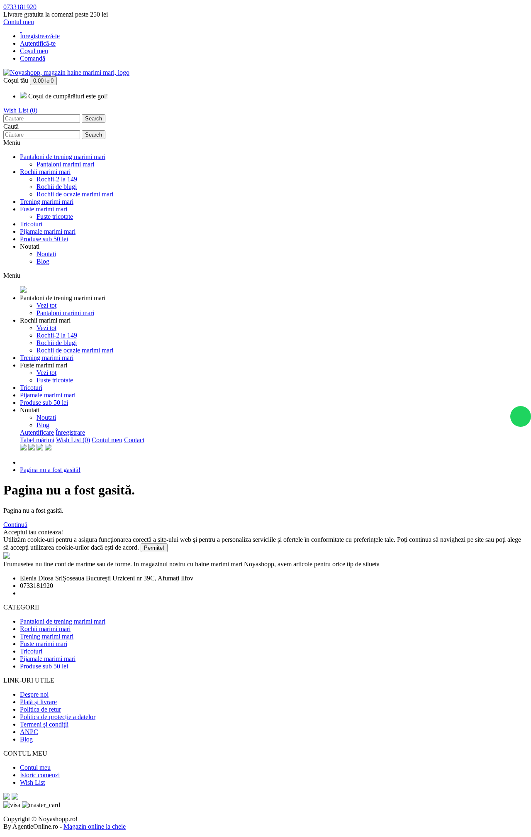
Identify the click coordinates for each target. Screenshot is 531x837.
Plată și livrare (38, 701)
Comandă (32, 58)
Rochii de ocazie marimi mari (75, 194)
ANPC (29, 731)
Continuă (15, 524)
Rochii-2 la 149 (57, 179)
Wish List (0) (20, 110)
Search (93, 118)
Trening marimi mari (46, 201)
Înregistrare (70, 432)
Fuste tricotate (55, 216)
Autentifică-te (38, 43)
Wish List (32, 782)
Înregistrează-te (40, 35)
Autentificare (37, 432)
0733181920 (20, 6)
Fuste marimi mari (43, 209)
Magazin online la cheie (94, 826)
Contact (134, 439)
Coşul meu (34, 50)
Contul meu (107, 439)
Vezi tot (46, 305)
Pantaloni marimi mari (65, 164)
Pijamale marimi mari (48, 231)
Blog (43, 261)
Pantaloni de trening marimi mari (62, 156)
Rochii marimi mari (45, 171)
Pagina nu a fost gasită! (50, 469)
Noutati (29, 246)
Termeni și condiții (44, 724)
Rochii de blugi (57, 186)
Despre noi (34, 694)
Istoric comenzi (40, 774)
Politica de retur (40, 709)
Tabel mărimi (37, 439)
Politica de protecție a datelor (57, 716)
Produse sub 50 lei (44, 238)
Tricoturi (31, 224)
